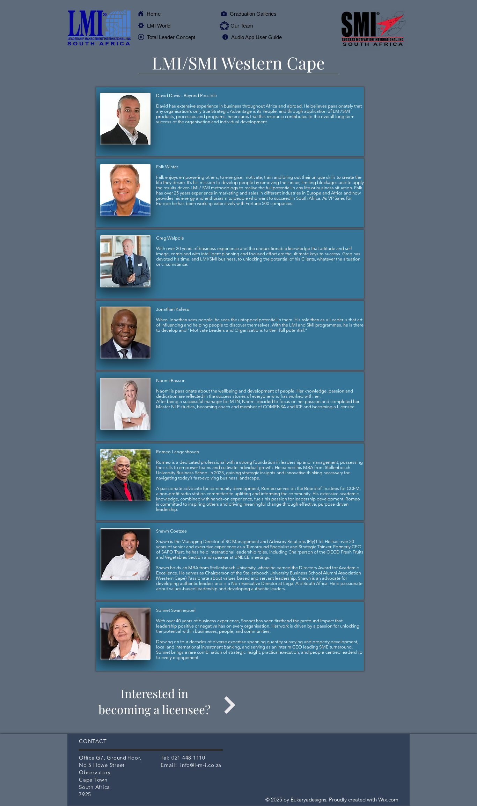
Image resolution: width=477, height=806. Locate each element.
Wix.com (388, 799)
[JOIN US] (229, 705)
